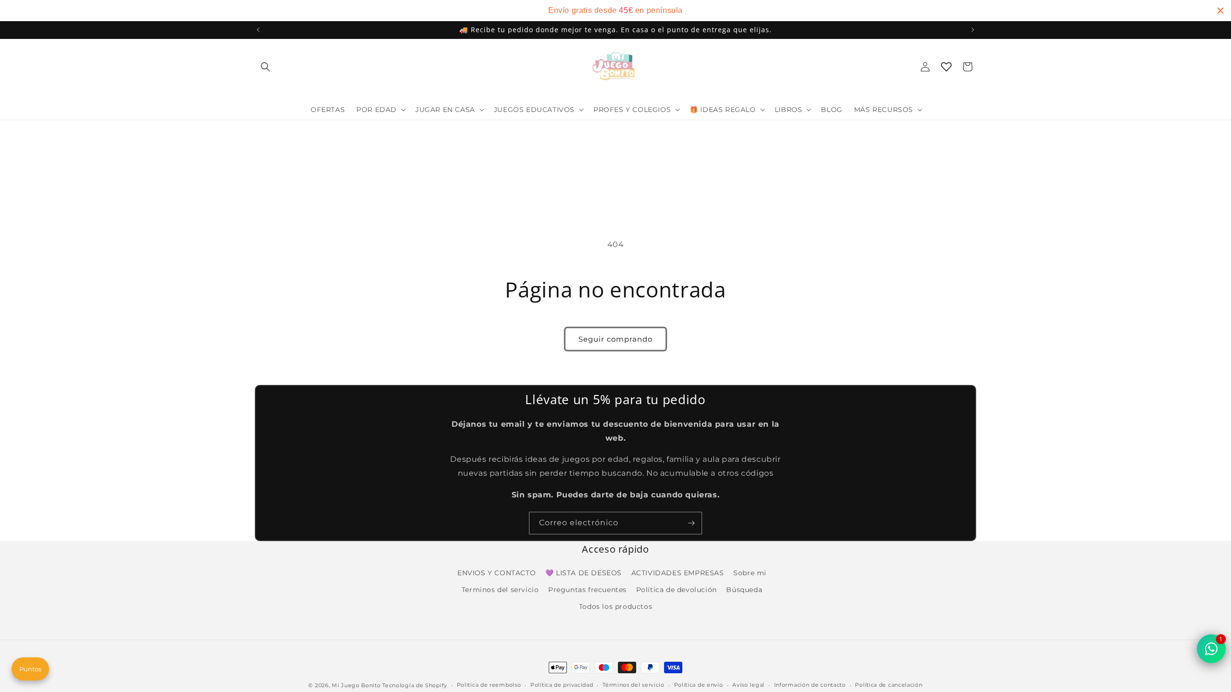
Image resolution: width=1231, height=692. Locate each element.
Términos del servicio (634, 684)
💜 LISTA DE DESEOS (583, 572)
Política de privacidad (561, 684)
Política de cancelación (888, 684)
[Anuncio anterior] (258, 30)
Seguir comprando (615, 339)
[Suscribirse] (691, 523)
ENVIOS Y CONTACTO (496, 572)
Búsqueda (744, 589)
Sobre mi (749, 572)
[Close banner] (1220, 10)
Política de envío (698, 684)
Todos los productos (615, 606)
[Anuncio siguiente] (972, 30)
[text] (615, 10)
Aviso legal (748, 684)
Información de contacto (810, 684)
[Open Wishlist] (946, 66)
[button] (265, 66)
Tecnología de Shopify (414, 685)
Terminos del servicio (500, 589)
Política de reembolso (489, 684)
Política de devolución (676, 589)
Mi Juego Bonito (356, 685)
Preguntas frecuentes (587, 589)
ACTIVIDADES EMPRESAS (677, 572)
